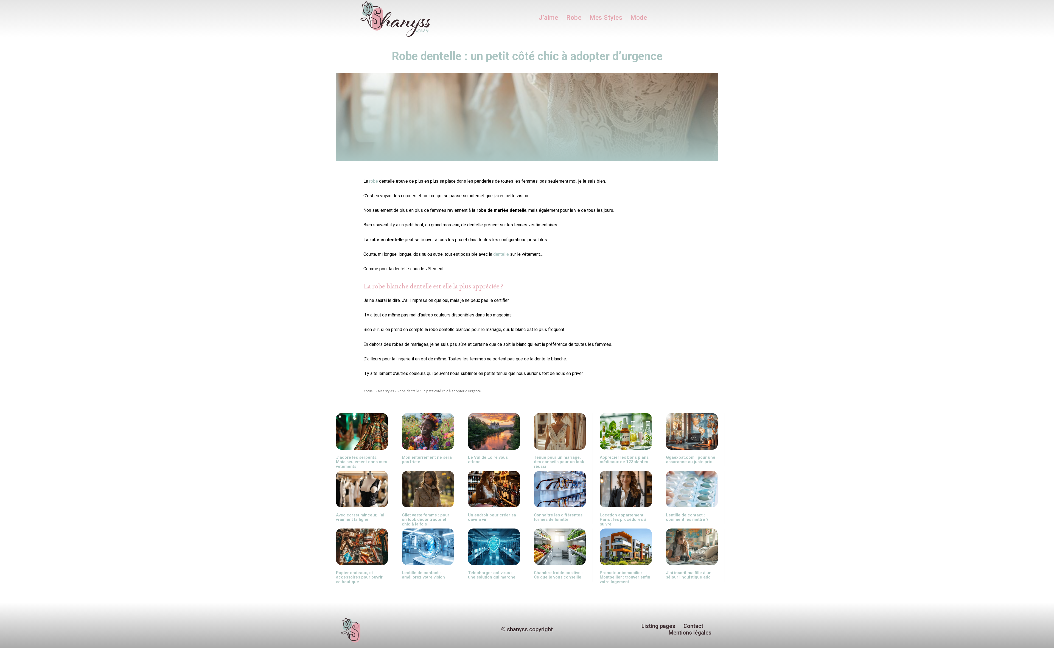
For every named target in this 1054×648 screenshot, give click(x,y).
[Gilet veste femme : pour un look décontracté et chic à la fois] (428, 489)
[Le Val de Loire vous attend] (494, 431)
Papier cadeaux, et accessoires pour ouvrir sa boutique (359, 577)
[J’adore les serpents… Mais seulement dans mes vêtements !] (362, 431)
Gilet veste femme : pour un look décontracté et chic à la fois (425, 520)
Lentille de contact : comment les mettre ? (687, 517)
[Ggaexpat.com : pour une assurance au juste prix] (692, 431)
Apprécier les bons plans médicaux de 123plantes (624, 460)
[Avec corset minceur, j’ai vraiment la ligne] (362, 489)
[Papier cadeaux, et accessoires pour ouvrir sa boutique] (362, 547)
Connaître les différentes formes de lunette (558, 517)
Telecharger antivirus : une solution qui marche (491, 575)
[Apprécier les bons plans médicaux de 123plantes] (626, 431)
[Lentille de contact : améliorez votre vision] (428, 547)
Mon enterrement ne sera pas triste (427, 460)
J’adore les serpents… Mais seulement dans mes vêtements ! (361, 462)
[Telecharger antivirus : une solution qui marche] (494, 547)
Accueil (368, 391)
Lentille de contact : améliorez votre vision (423, 575)
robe (373, 181)
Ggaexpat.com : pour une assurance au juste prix (690, 460)
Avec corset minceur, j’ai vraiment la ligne (360, 517)
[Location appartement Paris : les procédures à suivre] (626, 489)
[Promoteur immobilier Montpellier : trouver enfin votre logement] (626, 547)
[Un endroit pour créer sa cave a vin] (494, 489)
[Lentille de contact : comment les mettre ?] (692, 489)
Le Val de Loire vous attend (488, 460)
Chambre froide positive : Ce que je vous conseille (558, 575)
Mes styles (386, 391)
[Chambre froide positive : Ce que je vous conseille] (560, 547)
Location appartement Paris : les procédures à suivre (623, 520)
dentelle (501, 254)
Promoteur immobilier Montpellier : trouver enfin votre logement (625, 577)
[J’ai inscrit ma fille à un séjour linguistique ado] (692, 547)
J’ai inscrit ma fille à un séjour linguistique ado (688, 575)
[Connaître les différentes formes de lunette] (560, 489)
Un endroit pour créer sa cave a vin (492, 517)
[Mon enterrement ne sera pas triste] (428, 431)
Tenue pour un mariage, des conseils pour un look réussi (559, 462)
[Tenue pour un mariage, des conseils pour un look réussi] (560, 431)
